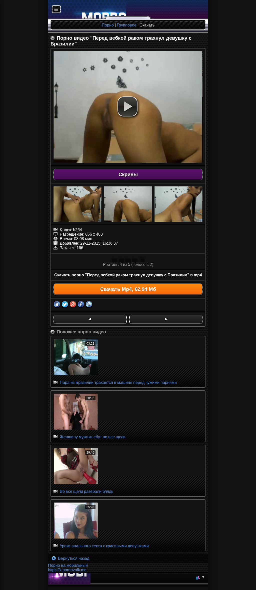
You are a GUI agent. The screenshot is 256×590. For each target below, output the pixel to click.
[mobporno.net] (87, 9)
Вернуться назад (73, 558)
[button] (128, 106)
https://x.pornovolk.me (67, 570)
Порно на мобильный (68, 565)
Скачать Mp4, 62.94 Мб (128, 289)
